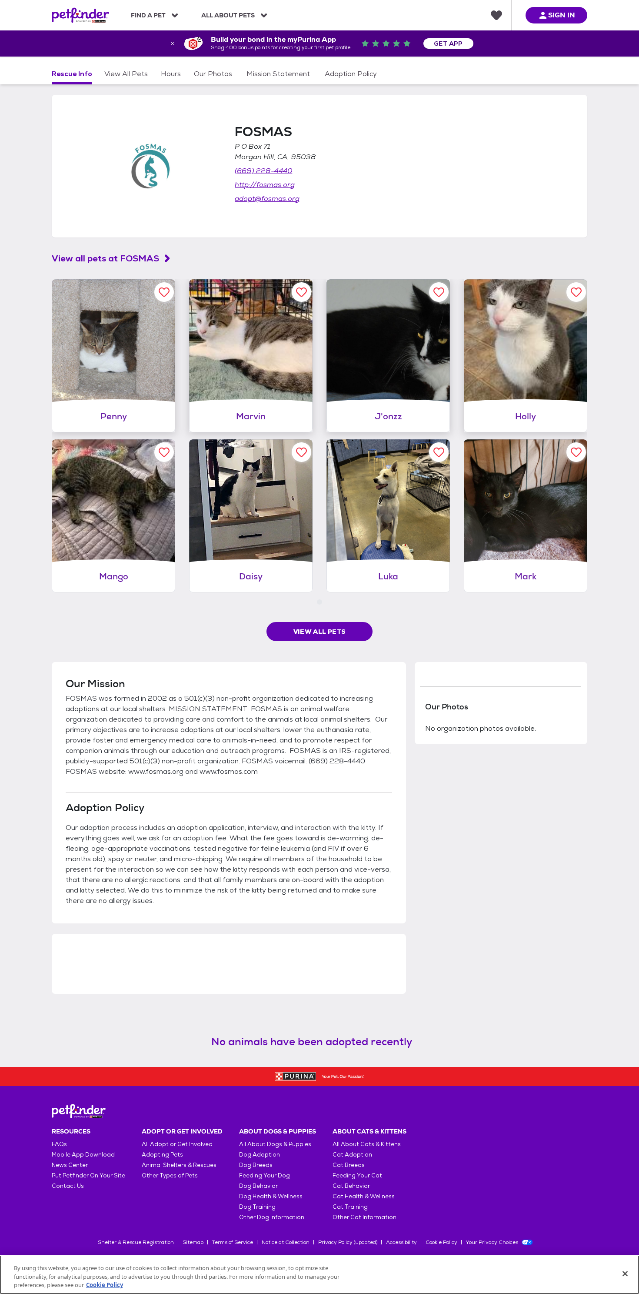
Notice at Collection (286, 1242)
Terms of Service (232, 1242)
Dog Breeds (256, 1165)
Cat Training (350, 1206)
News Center (70, 1165)
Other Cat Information (364, 1217)
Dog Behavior (258, 1186)
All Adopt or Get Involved (177, 1144)
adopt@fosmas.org (267, 198)
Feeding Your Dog (264, 1175)
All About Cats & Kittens (367, 1144)
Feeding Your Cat (357, 1175)
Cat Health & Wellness (364, 1196)
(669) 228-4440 (263, 170)
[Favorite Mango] (164, 452)
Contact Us (68, 1186)
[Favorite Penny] (164, 292)
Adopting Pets (162, 1154)
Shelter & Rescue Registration (136, 1242)
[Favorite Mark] (576, 452)
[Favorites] (496, 15)
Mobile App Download (83, 1154)
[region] (319, 1274)
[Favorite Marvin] (301, 292)
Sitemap (193, 1242)
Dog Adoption (259, 1154)
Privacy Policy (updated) (347, 1242)
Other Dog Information (271, 1217)
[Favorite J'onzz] (439, 292)
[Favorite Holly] (576, 292)
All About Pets (228, 15)
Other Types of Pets (170, 1175)
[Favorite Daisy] (301, 452)
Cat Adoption (352, 1154)
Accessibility (401, 1242)
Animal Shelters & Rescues (179, 1165)
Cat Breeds (349, 1165)
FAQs (59, 1144)
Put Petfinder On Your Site (88, 1175)
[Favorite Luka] (439, 452)
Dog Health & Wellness (271, 1196)
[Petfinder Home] (80, 15)
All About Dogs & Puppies (275, 1144)
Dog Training (257, 1206)
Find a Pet (148, 15)
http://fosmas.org (265, 184)
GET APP (448, 43)
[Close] (625, 1273)
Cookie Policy (441, 1242)
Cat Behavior (351, 1186)
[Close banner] (173, 43)
